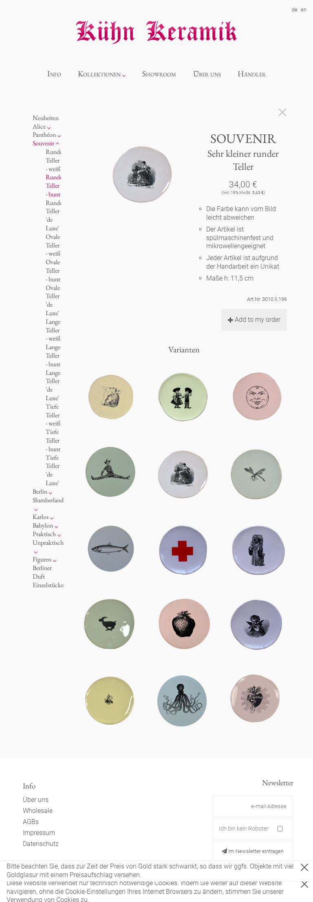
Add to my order (257, 319)
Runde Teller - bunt (54, 185)
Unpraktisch (48, 542)
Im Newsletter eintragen (255, 851)
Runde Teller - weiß (54, 160)
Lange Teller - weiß (53, 330)
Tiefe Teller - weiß (53, 415)
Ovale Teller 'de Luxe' (53, 300)
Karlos (40, 516)
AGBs (31, 822)
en (303, 10)
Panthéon (44, 134)
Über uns (207, 74)
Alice (39, 126)
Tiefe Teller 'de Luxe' (53, 470)
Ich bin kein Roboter (244, 828)
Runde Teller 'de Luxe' (54, 215)
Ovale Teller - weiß (53, 245)
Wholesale (38, 811)
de (295, 10)
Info (54, 74)
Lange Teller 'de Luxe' (53, 385)
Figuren (42, 559)
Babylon (43, 525)
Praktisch (44, 534)
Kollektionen (99, 74)
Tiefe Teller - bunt (53, 440)
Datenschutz (41, 844)
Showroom (159, 74)
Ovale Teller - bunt (53, 270)
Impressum (39, 833)
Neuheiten (46, 118)
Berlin (40, 491)
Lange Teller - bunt (53, 355)
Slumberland (48, 500)
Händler (252, 74)
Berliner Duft (42, 572)
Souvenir (43, 143)
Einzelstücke (48, 585)
